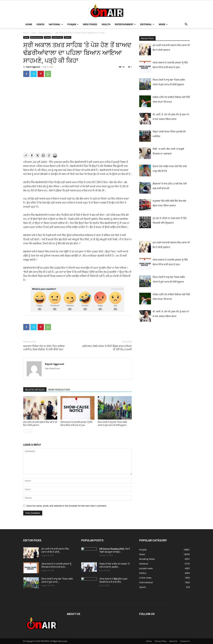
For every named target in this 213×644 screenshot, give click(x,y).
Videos (40, 24)
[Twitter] (33, 74)
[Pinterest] (41, 74)
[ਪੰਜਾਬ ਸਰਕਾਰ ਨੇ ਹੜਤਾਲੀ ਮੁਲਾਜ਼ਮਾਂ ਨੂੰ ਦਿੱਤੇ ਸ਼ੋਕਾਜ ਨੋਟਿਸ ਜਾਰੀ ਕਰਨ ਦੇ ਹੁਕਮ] (77, 408)
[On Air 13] (106, 11)
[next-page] (30, 431)
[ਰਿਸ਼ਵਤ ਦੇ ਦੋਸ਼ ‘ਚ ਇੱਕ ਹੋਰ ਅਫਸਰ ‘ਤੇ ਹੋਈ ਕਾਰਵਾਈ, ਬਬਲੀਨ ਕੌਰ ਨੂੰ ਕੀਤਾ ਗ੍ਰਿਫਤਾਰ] (89, 567)
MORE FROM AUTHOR (59, 389)
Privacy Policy (160, 641)
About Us (173, 641)
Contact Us (185, 641)
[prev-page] (25, 431)
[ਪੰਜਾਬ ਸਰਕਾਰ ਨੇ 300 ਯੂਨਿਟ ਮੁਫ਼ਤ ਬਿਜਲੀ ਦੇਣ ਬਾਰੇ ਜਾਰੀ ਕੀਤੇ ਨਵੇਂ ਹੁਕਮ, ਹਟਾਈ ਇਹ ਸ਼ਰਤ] (89, 582)
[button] (186, 24)
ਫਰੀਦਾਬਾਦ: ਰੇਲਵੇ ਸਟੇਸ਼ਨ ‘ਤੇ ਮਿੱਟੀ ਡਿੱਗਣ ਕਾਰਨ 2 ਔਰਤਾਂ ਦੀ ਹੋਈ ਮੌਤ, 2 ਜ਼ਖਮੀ (107, 348)
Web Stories (90, 24)
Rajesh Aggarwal (33, 67)
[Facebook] (26, 74)
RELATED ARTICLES (35, 389)
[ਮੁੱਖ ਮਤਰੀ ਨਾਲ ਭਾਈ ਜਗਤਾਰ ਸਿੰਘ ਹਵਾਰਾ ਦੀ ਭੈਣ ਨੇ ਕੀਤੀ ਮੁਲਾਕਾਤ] (40, 408)
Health (106, 24)
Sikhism (67, 37)
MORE (162, 24)
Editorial (146, 24)
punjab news (57, 37)
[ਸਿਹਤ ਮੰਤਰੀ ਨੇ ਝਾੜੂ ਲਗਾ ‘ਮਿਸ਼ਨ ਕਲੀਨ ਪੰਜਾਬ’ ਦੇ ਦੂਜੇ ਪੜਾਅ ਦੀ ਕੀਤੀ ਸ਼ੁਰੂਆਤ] (115, 408)
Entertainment (124, 24)
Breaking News (45, 33)
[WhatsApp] (48, 74)
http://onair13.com (52, 368)
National (54, 24)
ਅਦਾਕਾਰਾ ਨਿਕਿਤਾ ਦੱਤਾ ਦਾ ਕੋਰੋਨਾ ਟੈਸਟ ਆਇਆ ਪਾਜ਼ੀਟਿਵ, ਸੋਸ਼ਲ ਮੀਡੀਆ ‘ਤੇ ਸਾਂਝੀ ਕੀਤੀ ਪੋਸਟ (44, 348)
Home (28, 24)
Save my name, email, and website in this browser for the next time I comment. (67, 505)
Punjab (71, 24)
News (33, 33)
